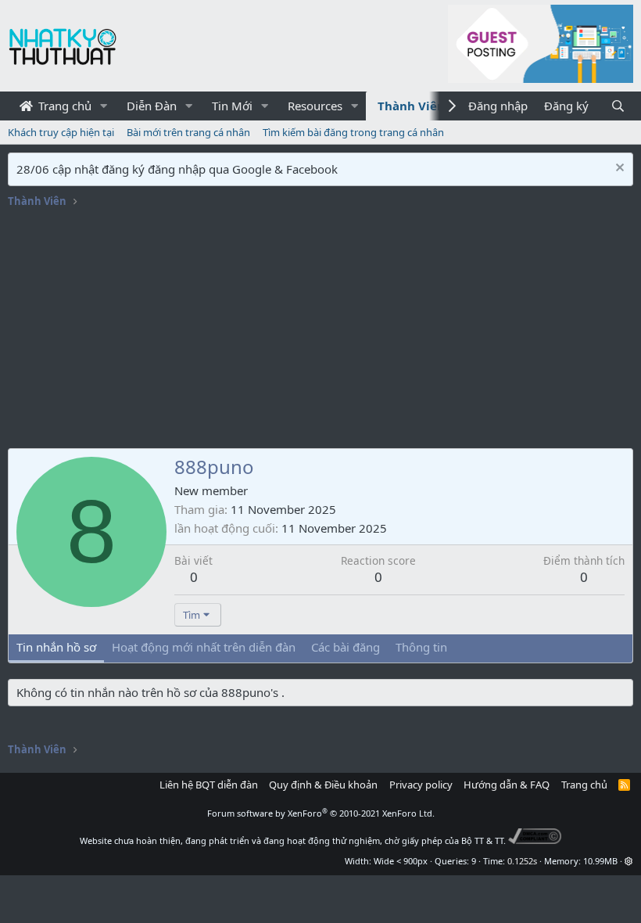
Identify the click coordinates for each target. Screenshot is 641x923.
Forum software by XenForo (321, 813)
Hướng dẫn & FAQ (507, 785)
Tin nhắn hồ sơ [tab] (56, 647)
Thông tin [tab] (421, 647)
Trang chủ (63, 105)
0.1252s (522, 861)
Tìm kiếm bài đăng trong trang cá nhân (353, 132)
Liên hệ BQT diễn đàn (208, 785)
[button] (104, 106)
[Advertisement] (320, 330)
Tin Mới (232, 105)
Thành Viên (411, 105)
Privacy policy (421, 785)
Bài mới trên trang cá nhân (188, 132)
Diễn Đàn (152, 105)
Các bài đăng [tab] (345, 647)
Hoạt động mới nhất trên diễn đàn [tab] (203, 647)
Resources (315, 105)
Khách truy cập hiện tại (61, 132)
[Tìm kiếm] (618, 106)
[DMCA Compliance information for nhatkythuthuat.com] (535, 840)
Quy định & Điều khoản (323, 785)
